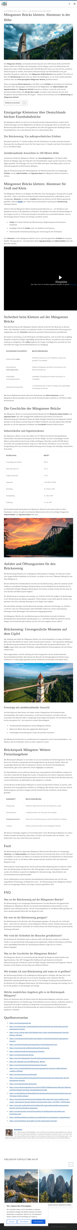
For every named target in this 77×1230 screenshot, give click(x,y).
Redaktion (18, 1130)
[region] (26, 1214)
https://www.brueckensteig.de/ (20, 1023)
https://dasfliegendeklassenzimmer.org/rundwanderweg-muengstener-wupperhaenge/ (40, 1117)
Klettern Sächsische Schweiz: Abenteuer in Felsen (55, 1205)
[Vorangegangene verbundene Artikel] (66, 1164)
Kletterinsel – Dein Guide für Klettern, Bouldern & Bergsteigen (29, 1226)
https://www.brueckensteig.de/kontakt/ (23, 1074)
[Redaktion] (9, 1133)
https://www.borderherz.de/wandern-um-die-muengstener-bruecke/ (33, 1121)
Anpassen (11, 1221)
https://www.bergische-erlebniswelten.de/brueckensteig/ (30, 1048)
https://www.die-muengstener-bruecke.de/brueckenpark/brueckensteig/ (35, 1058)
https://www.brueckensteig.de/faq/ (22, 1055)
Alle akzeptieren (38, 1221)
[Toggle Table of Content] (23, 103)
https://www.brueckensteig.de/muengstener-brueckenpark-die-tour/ (33, 1044)
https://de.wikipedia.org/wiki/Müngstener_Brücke (27, 1062)
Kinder (20, 202)
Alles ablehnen (24, 1221)
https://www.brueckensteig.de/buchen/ (23, 1084)
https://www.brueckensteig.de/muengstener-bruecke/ (28, 1065)
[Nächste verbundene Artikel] (71, 1164)
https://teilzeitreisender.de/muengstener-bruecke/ (27, 1051)
